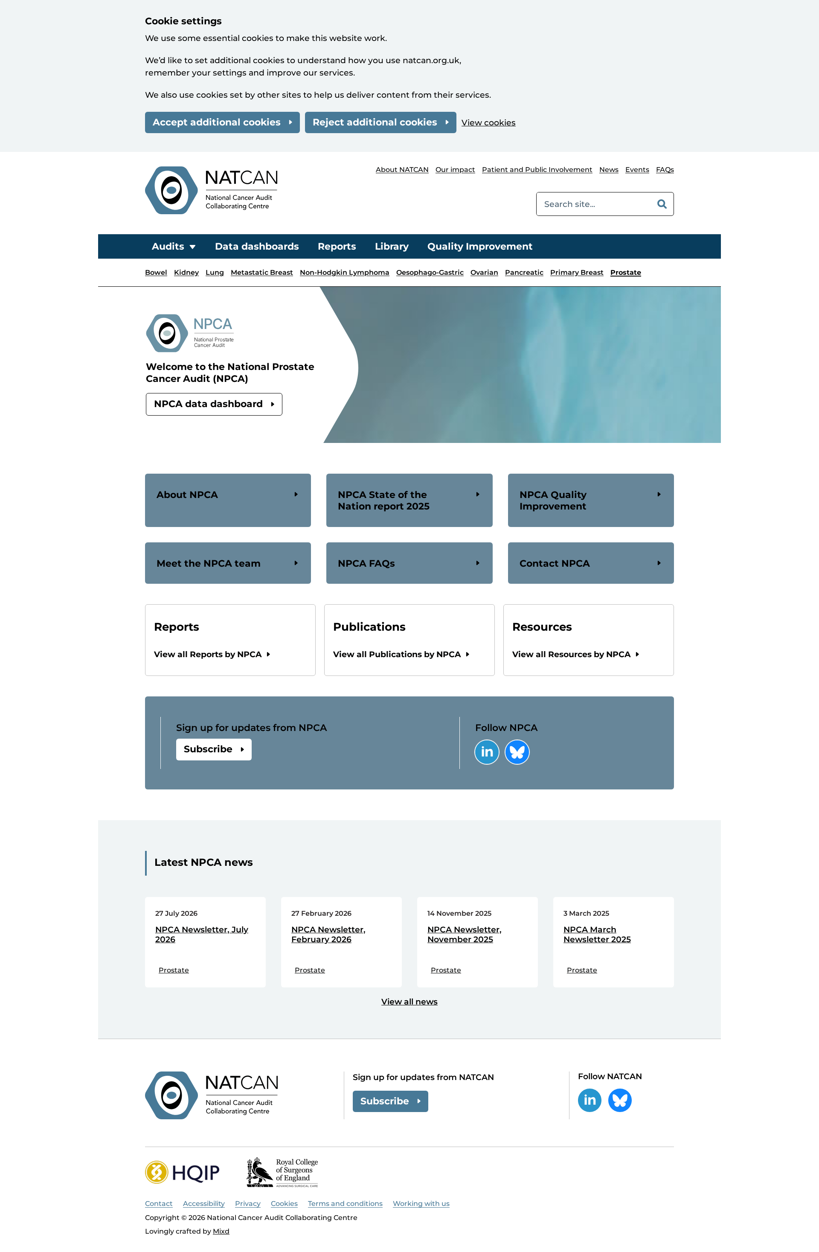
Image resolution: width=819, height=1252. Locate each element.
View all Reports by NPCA (208, 654)
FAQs (665, 170)
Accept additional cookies (217, 122)
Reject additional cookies (375, 122)
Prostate (625, 272)
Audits (168, 246)
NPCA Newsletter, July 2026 (201, 934)
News (609, 170)
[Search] (662, 204)
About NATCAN (402, 170)
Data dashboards (257, 246)
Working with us (421, 1204)
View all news (409, 1002)
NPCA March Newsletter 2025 (597, 934)
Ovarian (484, 272)
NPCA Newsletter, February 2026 (328, 934)
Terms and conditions (345, 1204)
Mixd (221, 1231)
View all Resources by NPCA (571, 654)
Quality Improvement (480, 246)
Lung (215, 272)
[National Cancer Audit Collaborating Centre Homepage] (211, 190)
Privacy (248, 1204)
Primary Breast (577, 272)
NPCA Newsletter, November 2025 (464, 934)
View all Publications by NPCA (397, 654)
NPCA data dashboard (208, 404)
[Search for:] (594, 203)
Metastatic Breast (262, 272)
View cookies (489, 123)
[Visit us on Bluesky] (517, 752)
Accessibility (204, 1204)
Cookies (284, 1204)
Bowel (156, 272)
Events (637, 170)
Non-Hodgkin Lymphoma (344, 272)
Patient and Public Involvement (537, 170)
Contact (159, 1204)
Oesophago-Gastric (430, 272)
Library (392, 246)
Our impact (455, 170)
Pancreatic (524, 272)
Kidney (186, 272)
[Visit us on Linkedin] (487, 752)
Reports (337, 246)
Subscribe (208, 749)
